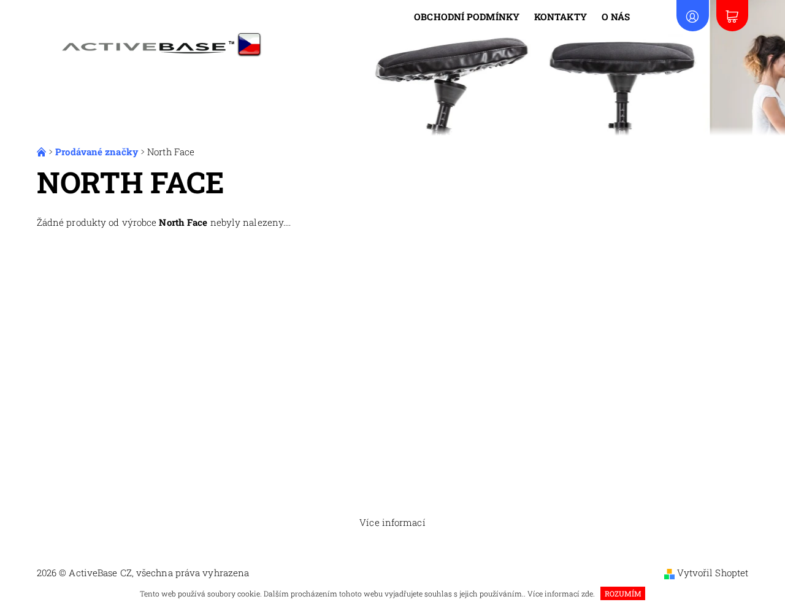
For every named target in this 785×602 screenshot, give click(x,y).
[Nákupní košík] (732, 15)
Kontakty (560, 16)
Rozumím (623, 593)
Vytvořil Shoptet (713, 572)
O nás (616, 16)
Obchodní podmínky (466, 16)
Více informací (392, 522)
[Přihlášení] (692, 15)
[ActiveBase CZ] (155, 40)
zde (587, 593)
